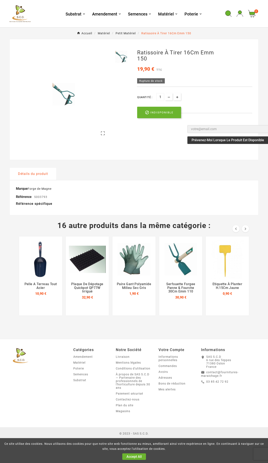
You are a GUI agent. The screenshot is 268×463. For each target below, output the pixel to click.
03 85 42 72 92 (217, 381)
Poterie (78, 368)
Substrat (79, 380)
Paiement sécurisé (129, 393)
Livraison (123, 356)
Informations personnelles (168, 358)
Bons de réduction (172, 383)
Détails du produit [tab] (33, 174)
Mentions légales (128, 362)
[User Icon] (240, 13)
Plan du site (124, 405)
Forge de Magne (40, 188)
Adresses (165, 377)
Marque (22, 189)
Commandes (167, 366)
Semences (80, 374)
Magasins (123, 411)
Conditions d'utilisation (133, 368)
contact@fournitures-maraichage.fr (219, 374)
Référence (24, 197)
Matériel (79, 362)
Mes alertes (167, 389)
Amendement (83, 356)
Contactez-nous (127, 399)
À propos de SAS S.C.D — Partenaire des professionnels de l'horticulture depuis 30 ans (133, 381)
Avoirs (163, 371)
